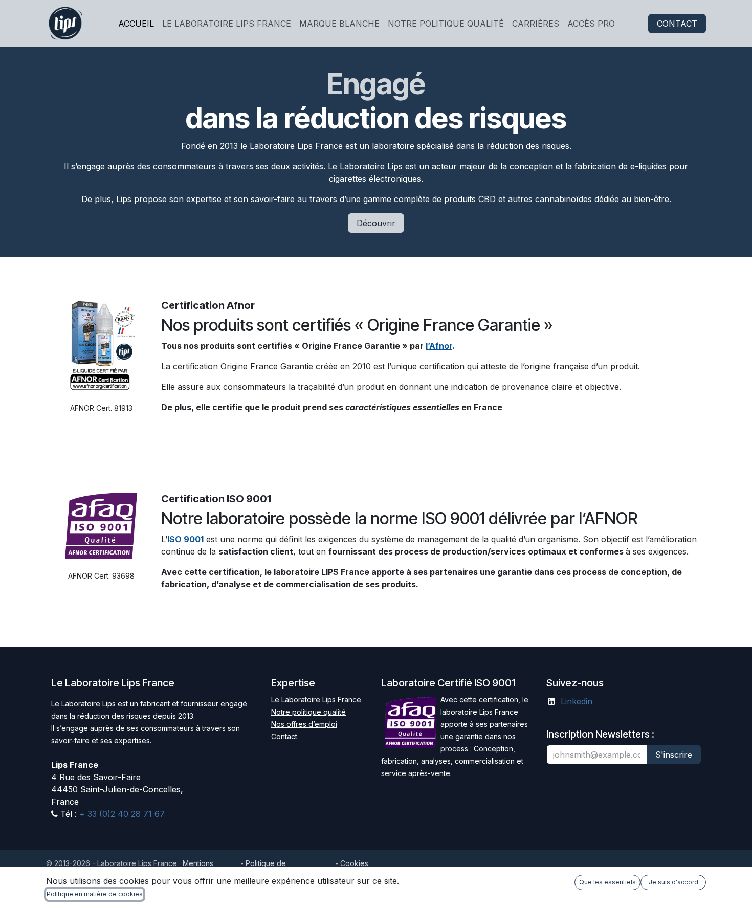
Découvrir (376, 223)
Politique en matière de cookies (95, 894)
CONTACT (677, 23)
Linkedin (576, 701)
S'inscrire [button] (673, 754)
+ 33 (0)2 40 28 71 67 (121, 814)
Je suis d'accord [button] (673, 882)
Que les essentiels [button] (607, 882)
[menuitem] (136, 23)
